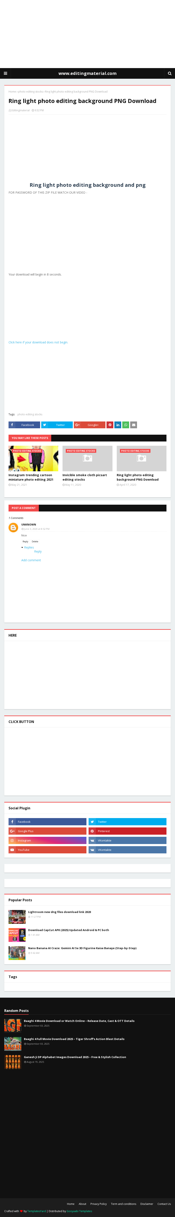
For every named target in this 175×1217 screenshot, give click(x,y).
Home (12, 91)
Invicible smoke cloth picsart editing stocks (85, 477)
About (82, 1204)
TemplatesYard (36, 1211)
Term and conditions (123, 1204)
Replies (29, 547)
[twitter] (127, 821)
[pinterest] (127, 831)
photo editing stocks (30, 91)
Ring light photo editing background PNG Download (138, 477)
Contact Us (164, 1204)
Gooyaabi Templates (79, 1211)
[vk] (127, 840)
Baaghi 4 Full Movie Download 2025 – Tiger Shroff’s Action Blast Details (74, 1039)
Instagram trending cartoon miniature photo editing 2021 (31, 477)
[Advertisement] (87, 34)
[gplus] (47, 831)
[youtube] (47, 849)
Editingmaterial (21, 110)
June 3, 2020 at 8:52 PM (37, 528)
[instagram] (47, 840)
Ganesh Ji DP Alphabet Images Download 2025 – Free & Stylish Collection (75, 1057)
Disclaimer (146, 1204)
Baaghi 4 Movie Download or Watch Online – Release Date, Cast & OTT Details (79, 1021)
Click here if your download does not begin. (38, 342)
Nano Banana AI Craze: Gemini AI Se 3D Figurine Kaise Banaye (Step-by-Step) (82, 948)
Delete (35, 541)
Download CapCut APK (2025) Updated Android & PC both (68, 930)
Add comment (31, 560)
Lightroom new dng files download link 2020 (59, 912)
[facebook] (47, 821)
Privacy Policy (98, 1204)
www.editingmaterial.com (87, 73)
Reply (25, 541)
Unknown (28, 524)
